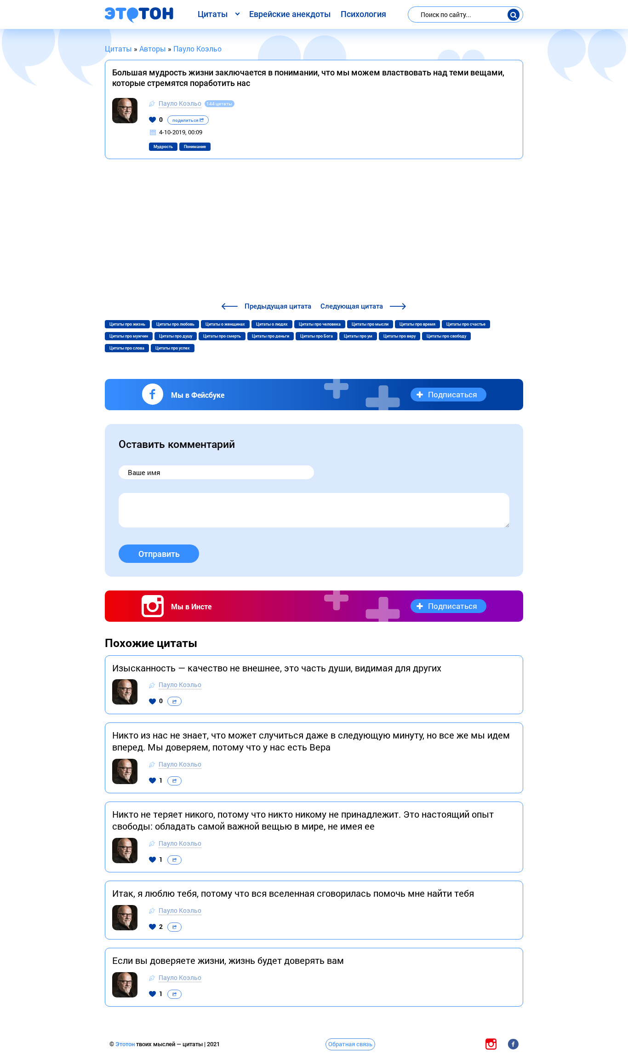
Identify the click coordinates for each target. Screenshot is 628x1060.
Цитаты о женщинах (225, 324)
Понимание (195, 146)
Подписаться (452, 394)
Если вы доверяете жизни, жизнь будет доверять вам (228, 960)
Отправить (159, 554)
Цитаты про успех (172, 348)
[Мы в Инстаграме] (491, 1044)
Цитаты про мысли (370, 324)
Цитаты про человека (320, 324)
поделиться (186, 120)
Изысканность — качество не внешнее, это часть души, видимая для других (276, 668)
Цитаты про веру (399, 336)
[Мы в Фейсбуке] (513, 1044)
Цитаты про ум (358, 336)
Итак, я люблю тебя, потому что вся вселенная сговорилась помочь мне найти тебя (293, 893)
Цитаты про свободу (446, 336)
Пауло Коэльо (180, 103)
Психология (363, 14)
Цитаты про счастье (465, 324)
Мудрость (163, 146)
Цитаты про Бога (316, 336)
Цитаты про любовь (175, 324)
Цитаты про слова (126, 348)
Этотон (125, 1044)
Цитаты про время (417, 324)
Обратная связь (350, 1044)
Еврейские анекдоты (290, 14)
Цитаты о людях (272, 324)
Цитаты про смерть (222, 336)
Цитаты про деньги (270, 336)
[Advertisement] (314, 231)
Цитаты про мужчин (128, 336)
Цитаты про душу (175, 336)
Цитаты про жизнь (127, 324)
